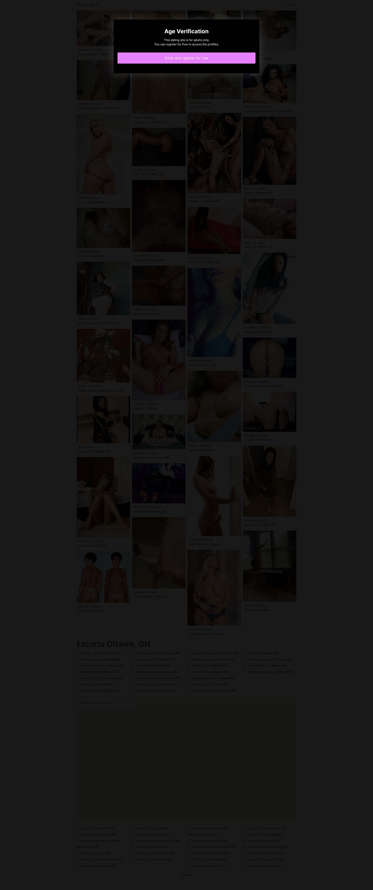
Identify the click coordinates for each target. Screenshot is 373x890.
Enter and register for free (186, 58)
